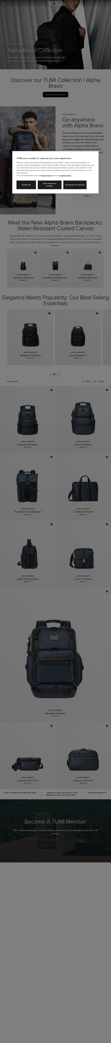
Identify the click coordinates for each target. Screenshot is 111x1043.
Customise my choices (75, 185)
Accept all (26, 185)
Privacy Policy (46, 176)
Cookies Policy (65, 176)
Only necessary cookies (49, 185)
